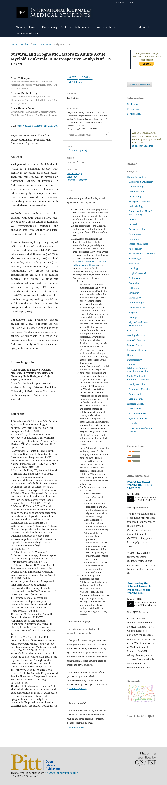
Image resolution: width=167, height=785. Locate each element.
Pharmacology (134, 359)
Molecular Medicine (137, 349)
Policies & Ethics (26, 33)
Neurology (134, 263)
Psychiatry (134, 292)
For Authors (133, 108)
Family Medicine (137, 384)
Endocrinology (136, 206)
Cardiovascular (136, 191)
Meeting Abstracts (136, 335)
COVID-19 (132, 330)
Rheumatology (136, 302)
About (19, 27)
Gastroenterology (137, 229)
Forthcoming (49, 27)
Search (145, 27)
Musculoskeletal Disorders (142, 253)
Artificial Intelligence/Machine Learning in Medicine (137, 368)
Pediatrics (134, 283)
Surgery (133, 312)
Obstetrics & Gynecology (141, 181)
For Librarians (134, 113)
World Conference (108, 27)
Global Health (136, 398)
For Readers (133, 104)
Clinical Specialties (136, 176)
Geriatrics (134, 224)
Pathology (134, 287)
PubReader (77, 82)
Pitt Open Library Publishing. (61, 772)
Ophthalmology (136, 186)
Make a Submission (139, 84)
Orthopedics (135, 278)
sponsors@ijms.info (142, 145)
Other (130, 354)
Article (87, 77)
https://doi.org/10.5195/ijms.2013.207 (37, 125)
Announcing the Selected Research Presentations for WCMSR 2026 (139, 588)
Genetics (133, 219)
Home (14, 44)
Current (33, 27)
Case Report (135, 408)
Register (120, 2)
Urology (133, 317)
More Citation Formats (80, 134)
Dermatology (135, 196)
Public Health (135, 394)
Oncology (72, 176)
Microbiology (135, 248)
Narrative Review (138, 413)
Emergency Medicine (139, 201)
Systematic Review (138, 418)
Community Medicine (139, 389)
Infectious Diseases (138, 243)
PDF (73, 77)
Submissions (83, 27)
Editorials (134, 423)
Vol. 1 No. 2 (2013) (42, 44)
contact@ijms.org (78, 688)
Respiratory (135, 297)
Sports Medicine (137, 307)
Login (131, 2)
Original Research (77, 179)
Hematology (135, 234)
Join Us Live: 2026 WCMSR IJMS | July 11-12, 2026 (139, 485)
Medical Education (136, 340)
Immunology (74, 173)
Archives (66, 27)
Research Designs (135, 403)
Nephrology (135, 258)
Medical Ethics (134, 345)
